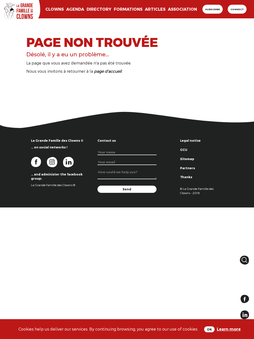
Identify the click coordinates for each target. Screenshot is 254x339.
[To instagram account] (55, 161)
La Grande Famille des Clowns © (53, 185)
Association (182, 9)
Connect (237, 9)
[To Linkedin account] (71, 161)
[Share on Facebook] (244, 298)
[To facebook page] (39, 161)
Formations (128, 9)
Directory (99, 9)
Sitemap (187, 159)
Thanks (186, 177)
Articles (155, 9)
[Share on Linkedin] (244, 314)
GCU (183, 149)
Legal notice (190, 140)
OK (209, 329)
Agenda (75, 9)
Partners (187, 168)
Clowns (54, 9)
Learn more (229, 329)
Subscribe (212, 9)
